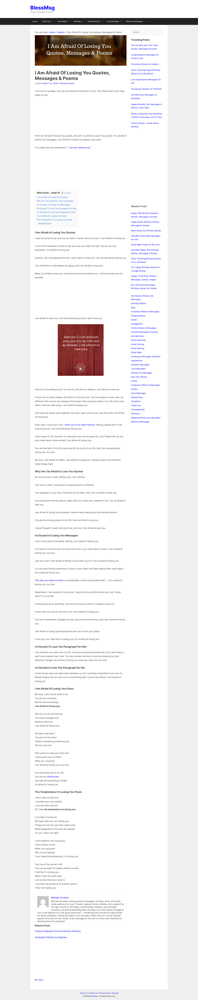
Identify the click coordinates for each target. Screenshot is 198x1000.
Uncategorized (138, 409)
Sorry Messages (138, 393)
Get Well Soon (137, 336)
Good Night (62, 21)
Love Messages (113, 21)
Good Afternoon (138, 340)
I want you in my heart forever (79, 424)
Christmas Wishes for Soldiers (145, 64)
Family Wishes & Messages (143, 328)
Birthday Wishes (138, 303)
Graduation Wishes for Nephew (51, 937)
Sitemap (115, 993)
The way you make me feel (48, 580)
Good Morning (93, 21)
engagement (137, 324)
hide (67, 193)
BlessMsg (42, 7)
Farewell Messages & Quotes (144, 332)
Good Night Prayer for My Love (145, 244)
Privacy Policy (105, 993)
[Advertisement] (80, 117)
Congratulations (138, 316)
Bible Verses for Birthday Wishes (146, 231)
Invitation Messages (140, 365)
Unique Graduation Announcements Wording (58, 931)
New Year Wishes (139, 377)
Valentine (135, 413)
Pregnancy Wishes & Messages (145, 385)
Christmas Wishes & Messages (145, 311)
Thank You (46, 21)
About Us (83, 993)
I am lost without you (79, 147)
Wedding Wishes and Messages (146, 418)
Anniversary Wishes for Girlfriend (146, 89)
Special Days (137, 397)
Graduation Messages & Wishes (145, 356)
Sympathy (135, 401)
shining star (53, 776)
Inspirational (136, 360)
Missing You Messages (141, 373)
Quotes (134, 389)
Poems (60, 32)
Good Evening (137, 344)
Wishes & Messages (134, 21)
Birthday (77, 21)
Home (35, 21)
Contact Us (93, 993)
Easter (134, 320)
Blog (133, 307)
